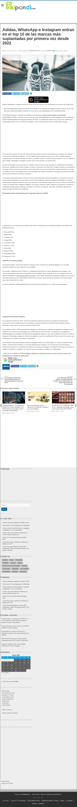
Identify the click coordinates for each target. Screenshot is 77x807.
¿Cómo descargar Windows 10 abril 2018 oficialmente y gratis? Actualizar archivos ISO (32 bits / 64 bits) (15, 548)
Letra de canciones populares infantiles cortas (15, 522)
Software (14, 571)
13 (7, 665)
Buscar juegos (6, 691)
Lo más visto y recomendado (11, 566)
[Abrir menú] (3, 5)
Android (5, 560)
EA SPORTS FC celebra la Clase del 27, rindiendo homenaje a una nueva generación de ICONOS (63, 407)
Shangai (23, 800)
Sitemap (34, 803)
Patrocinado (6, 568)
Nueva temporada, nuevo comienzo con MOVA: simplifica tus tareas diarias (37, 407)
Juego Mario (5, 703)
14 (12, 665)
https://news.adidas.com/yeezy (26, 275)
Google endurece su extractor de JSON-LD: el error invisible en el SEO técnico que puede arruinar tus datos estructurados (13, 408)
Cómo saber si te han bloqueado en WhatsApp (15, 525)
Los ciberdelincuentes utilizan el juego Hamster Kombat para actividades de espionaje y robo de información (63, 380)
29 (16, 670)
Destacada (58, 51)
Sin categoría (24, 568)
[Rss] (34, 797)
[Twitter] (39, 797)
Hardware (5, 563)
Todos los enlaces (7, 709)
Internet (65, 51)
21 (12, 668)
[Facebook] (36, 797)
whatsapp (31, 93)
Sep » (7, 672)
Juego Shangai (6, 705)
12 (3, 665)
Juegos (20, 563)
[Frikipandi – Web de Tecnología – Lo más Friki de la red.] (23, 5)
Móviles (24, 566)
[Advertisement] (38, 139)
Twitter (63, 800)
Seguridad (15, 568)
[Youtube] (42, 797)
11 (28, 663)
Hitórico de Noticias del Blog (9, 713)
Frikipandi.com (26, 794)
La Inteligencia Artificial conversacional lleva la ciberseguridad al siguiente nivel (13, 379)
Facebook (69, 800)
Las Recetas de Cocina (8, 693)
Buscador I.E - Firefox (8, 695)
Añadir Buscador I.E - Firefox (50, 800)
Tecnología (23, 571)
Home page (6, 800)
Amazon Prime (5, 781)
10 (24, 663)
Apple (11, 560)
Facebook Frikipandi (7, 699)
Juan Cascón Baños (10, 51)
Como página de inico (8, 697)
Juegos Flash (5, 701)
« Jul (2, 672)
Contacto (41, 803)
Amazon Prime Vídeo (7, 783)
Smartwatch (6, 571)
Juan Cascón (36, 794)
